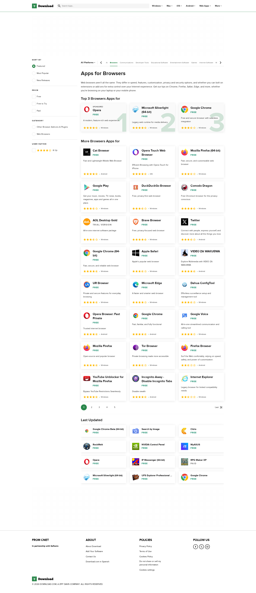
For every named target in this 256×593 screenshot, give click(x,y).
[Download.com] (42, 6)
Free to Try (42, 103)
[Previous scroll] (101, 62)
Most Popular (43, 73)
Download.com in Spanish (97, 561)
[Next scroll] (220, 62)
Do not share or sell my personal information (150, 563)
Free (39, 96)
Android (189, 6)
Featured (41, 66)
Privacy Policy (145, 546)
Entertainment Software (179, 63)
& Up (55, 150)
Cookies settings (147, 570)
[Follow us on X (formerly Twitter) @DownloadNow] (201, 546)
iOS (178, 6)
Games (194, 63)
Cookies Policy (146, 556)
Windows (156, 6)
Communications (126, 63)
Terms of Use (145, 551)
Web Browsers (43, 134)
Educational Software (159, 63)
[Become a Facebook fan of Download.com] (195, 546)
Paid (39, 111)
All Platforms (87, 62)
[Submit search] (59, 6)
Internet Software (206, 63)
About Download (93, 546)
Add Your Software (94, 551)
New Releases (43, 80)
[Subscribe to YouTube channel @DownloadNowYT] (207, 546)
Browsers (113, 63)
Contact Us (91, 556)
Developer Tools (142, 63)
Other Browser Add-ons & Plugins (52, 127)
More (217, 6)
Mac (169, 6)
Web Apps (204, 6)
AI (107, 63)
